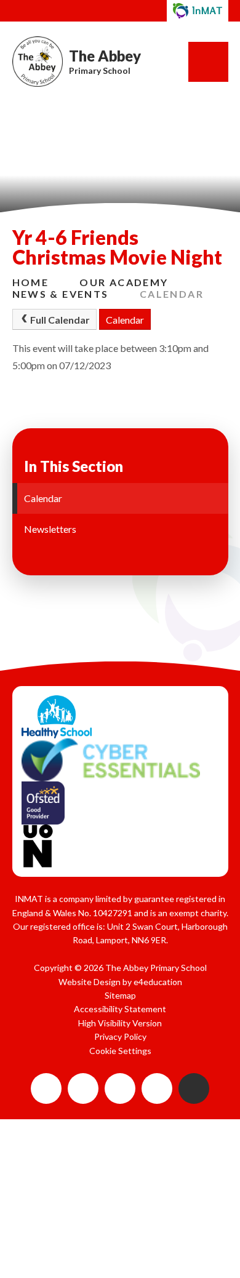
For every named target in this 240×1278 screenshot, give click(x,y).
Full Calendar (60, 319)
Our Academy (123, 282)
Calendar (172, 294)
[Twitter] (157, 1088)
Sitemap (120, 995)
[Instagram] (120, 1088)
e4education (158, 981)
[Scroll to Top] (193, 1088)
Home (30, 282)
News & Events (60, 294)
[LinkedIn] (83, 1088)
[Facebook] (46, 1088)
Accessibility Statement (120, 1009)
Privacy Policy (120, 1036)
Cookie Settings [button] (120, 1050)
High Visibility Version (120, 1023)
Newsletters (50, 529)
